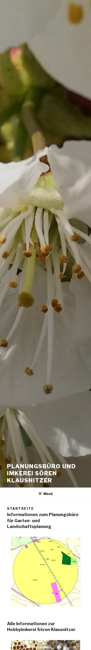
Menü (48, 494)
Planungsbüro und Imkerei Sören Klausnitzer (41, 473)
